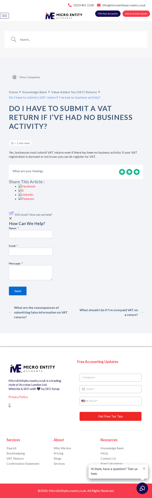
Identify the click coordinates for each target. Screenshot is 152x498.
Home (13, 92)
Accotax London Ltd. (33, 384)
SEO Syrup (52, 389)
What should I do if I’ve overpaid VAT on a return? (109, 312)
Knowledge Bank (34, 92)
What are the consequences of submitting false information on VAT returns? (40, 312)
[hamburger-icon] (4, 16)
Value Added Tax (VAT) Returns (74, 92)
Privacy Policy (18, 397)
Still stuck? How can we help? (33, 214)
